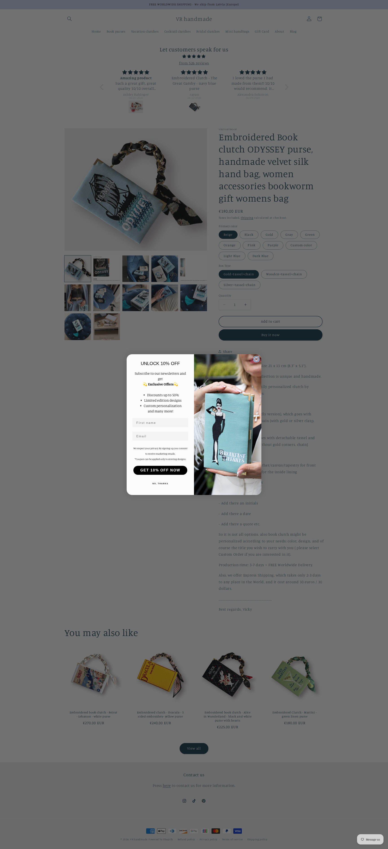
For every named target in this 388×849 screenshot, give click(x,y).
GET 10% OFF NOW (160, 470)
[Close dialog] (256, 359)
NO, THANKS (160, 484)
